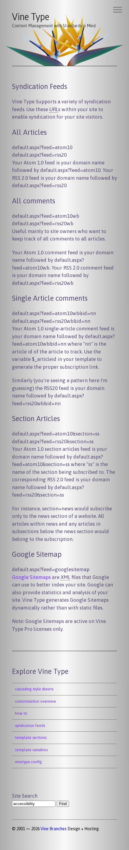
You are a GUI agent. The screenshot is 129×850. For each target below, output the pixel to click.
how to (21, 713)
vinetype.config (28, 762)
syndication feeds (30, 725)
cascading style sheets (34, 689)
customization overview (35, 701)
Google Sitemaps (31, 577)
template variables (31, 750)
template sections (30, 737)
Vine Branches (53, 828)
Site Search (25, 796)
